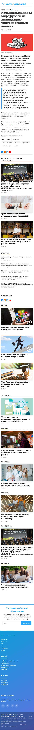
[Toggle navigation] (31, 3)
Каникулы (11, 260)
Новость (15, 10)
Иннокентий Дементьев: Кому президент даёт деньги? (15, 328)
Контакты (5, 682)
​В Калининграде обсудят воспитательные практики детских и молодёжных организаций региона (15, 276)
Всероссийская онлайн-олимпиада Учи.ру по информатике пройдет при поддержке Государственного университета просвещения (17, 284)
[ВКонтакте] (2, 152)
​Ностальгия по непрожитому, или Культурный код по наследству (15, 516)
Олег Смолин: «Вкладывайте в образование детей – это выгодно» (15, 384)
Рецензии (5, 648)
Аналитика (5, 644)
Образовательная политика (10, 661)
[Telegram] (7, 152)
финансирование (7, 145)
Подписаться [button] (26, 623)
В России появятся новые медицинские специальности (15, 484)
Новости (4, 639)
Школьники (11, 287)
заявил (10, 123)
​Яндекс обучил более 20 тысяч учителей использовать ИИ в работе (16, 452)
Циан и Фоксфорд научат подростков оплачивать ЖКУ (15, 215)
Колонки (4, 641)
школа (16, 145)
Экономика (6, 10)
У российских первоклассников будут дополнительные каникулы (16, 257)
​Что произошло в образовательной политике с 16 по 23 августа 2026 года (16, 419)
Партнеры (5, 684)
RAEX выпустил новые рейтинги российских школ (15, 270)
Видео (4, 650)
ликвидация (16, 139)
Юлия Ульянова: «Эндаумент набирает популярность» (14, 355)
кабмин (8, 139)
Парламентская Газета (15, 136)
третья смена (26, 142)
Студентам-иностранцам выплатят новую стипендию (15, 586)
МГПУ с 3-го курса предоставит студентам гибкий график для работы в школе (16, 241)
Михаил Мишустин (7, 142)
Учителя (10, 267)
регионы (17, 142)
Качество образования (15, 272)
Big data (4, 669)
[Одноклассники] (5, 152)
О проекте (5, 680)
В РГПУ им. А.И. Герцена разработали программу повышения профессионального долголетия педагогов (16, 264)
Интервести (5, 667)
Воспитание (12, 279)
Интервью (5, 646)
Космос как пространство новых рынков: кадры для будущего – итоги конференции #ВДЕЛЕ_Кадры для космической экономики (17, 186)
